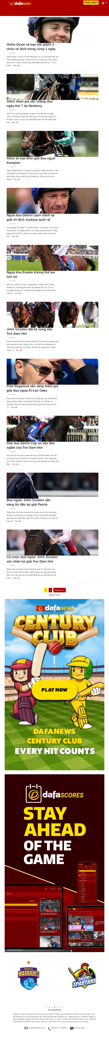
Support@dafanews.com (36, 1028)
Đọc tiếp (16, 66)
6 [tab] (59, 1007)
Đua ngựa (12, 40)
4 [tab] (54, 1007)
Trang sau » (59, 590)
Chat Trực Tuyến (79, 1028)
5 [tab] (57, 1007)
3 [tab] (52, 1007)
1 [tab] (46, 1007)
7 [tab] (62, 1007)
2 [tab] (49, 1007)
